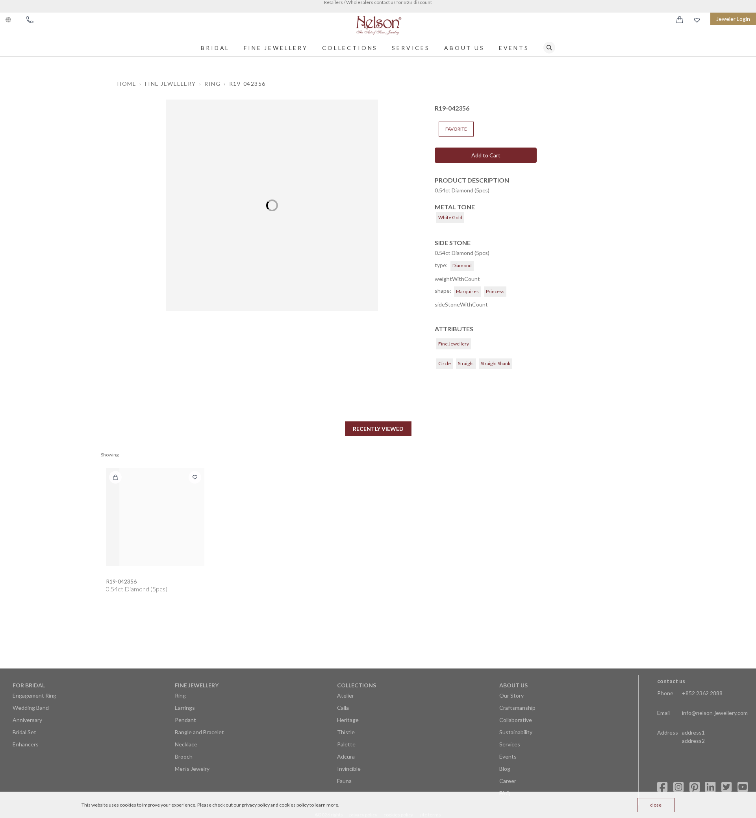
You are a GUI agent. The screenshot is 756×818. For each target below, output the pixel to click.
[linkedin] (710, 787)
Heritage (348, 719)
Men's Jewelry (192, 768)
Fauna (344, 780)
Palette (346, 744)
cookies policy (294, 805)
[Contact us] (30, 20)
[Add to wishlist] (195, 477)
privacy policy (256, 805)
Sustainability (515, 732)
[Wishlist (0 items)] (697, 20)
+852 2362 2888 (702, 693)
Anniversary (27, 719)
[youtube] (742, 787)
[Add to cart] (115, 477)
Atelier (345, 695)
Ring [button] (212, 83)
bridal (215, 47)
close (656, 805)
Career (507, 780)
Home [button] (126, 83)
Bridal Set (24, 732)
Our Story (511, 695)
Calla (343, 707)
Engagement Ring (34, 695)
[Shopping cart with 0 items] (680, 20)
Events (514, 47)
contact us (671, 681)
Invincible (349, 768)
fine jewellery (276, 47)
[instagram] (678, 787)
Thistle (346, 732)
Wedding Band (31, 707)
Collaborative (515, 719)
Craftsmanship (517, 707)
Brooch (184, 756)
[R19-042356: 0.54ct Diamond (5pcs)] (155, 517)
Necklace (186, 744)
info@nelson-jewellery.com (715, 712)
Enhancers (26, 744)
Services (411, 47)
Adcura (346, 756)
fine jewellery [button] (170, 83)
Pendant (185, 719)
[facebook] (662, 787)
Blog (504, 768)
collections (350, 47)
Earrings (185, 707)
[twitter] (726, 787)
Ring (180, 695)
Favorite (456, 129)
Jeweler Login (733, 18)
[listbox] (272, 205)
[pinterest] (694, 787)
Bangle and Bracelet (199, 732)
